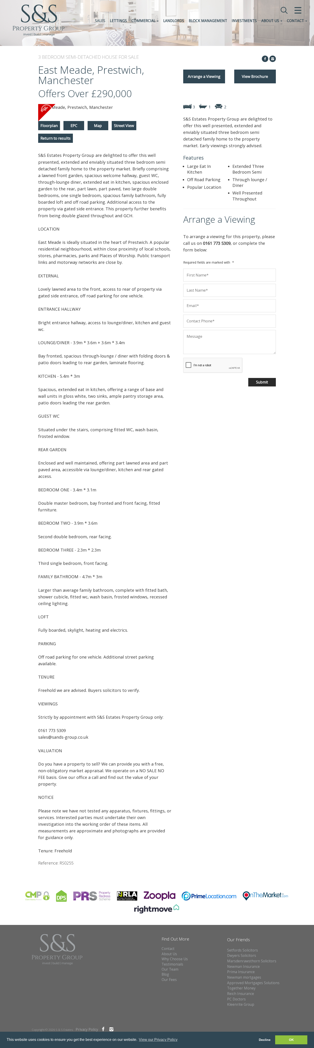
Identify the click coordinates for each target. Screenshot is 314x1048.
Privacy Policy (87, 1029)
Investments (244, 20)
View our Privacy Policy (158, 1040)
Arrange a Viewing (204, 76)
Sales (100, 20)
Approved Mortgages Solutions (253, 982)
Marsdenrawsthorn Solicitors (251, 961)
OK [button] (291, 1040)
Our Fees (169, 979)
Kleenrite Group (240, 1004)
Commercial (143, 20)
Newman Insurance (244, 966)
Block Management (208, 20)
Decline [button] (265, 1040)
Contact (296, 20)
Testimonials (172, 964)
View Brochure (255, 76)
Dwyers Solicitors (241, 955)
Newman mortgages (244, 977)
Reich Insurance (240, 993)
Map (98, 125)
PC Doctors (236, 999)
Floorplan (49, 125)
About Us (270, 20)
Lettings (118, 20)
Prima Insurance (241, 971)
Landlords (173, 20)
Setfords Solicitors (242, 950)
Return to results (55, 138)
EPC (74, 125)
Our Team (170, 969)
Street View (124, 125)
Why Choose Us (175, 959)
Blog (165, 974)
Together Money (241, 988)
